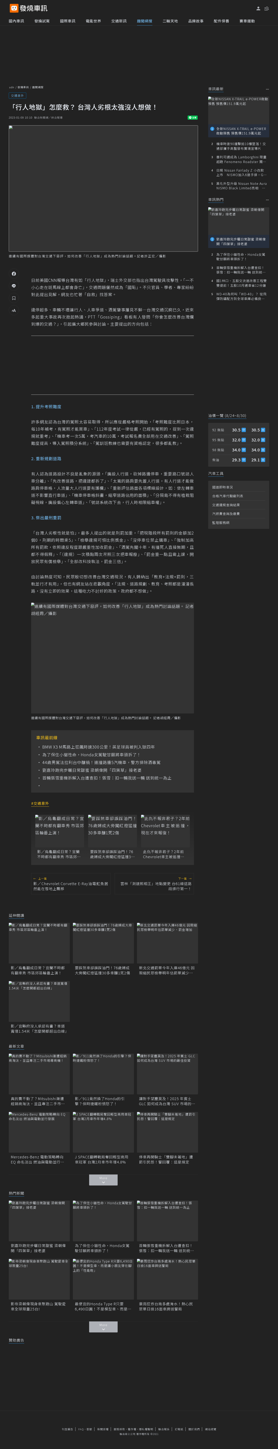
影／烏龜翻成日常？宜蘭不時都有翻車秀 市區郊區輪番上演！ (59, 854)
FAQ (81, 1429)
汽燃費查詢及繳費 (226, 513)
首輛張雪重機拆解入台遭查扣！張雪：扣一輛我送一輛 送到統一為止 (107, 778)
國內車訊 (16, 20)
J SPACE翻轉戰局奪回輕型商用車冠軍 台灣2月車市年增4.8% (101, 1159)
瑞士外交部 (121, 280)
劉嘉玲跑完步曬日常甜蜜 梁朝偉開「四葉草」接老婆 (92, 770)
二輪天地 (170, 20)
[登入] (258, 8)
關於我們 (194, 1429)
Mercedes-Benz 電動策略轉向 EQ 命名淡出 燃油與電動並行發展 (37, 1159)
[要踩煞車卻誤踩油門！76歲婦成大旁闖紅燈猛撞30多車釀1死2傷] (112, 831)
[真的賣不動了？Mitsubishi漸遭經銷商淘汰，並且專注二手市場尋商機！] (39, 1074)
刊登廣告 (67, 1429)
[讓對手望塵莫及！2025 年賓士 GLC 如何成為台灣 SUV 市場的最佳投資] (167, 1074)
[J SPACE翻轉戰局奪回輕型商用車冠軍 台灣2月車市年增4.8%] (103, 1132)
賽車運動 (247, 20)
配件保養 (221, 20)
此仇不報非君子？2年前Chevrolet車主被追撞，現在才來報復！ (163, 854)
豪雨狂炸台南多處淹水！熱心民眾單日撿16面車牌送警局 (166, 1306)
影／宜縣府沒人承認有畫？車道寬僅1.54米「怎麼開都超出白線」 (39, 1028)
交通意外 (17, 95)
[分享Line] (14, 286)
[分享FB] (14, 273)
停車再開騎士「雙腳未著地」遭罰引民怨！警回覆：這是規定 (166, 1159)
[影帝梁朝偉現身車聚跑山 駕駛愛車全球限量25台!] (39, 1279)
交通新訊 (119, 20)
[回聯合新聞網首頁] (14, 8)
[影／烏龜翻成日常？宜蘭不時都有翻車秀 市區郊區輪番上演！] (59, 831)
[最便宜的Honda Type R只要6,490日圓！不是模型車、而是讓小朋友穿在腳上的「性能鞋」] (103, 1279)
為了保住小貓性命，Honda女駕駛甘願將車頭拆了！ (91, 755)
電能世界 (93, 20)
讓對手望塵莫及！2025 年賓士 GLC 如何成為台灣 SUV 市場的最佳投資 (167, 1101)
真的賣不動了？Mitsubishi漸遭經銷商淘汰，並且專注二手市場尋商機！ (38, 1101)
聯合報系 (164, 1429)
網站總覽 (210, 1429)
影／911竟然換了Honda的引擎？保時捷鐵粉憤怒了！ (100, 1101)
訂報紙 (179, 1429)
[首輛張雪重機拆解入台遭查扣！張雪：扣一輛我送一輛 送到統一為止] (167, 1221)
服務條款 (119, 1429)
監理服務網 (221, 522)
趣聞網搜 (144, 20)
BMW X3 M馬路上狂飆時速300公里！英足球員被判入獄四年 (98, 747)
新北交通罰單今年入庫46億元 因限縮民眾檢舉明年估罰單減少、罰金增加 (167, 970)
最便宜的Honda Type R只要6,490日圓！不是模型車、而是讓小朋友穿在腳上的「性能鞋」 (103, 1306)
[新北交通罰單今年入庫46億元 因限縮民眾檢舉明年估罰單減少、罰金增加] (167, 943)
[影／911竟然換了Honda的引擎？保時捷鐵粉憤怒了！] (103, 1074)
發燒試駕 (42, 20)
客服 (89, 1429)
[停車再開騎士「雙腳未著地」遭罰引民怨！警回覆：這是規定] (167, 1132)
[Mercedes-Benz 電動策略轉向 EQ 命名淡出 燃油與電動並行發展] (39, 1132)
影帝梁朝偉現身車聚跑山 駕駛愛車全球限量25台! (38, 1306)
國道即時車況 (222, 487)
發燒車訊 (23, 87)
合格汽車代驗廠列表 (227, 495)
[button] (266, 8)
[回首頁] (34, 8)
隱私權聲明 (146, 1429)
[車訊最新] (267, 89)
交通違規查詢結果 (226, 504)
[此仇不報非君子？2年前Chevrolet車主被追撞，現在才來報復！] (165, 831)
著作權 (132, 1429)
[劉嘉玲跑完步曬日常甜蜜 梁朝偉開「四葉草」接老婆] (39, 1221)
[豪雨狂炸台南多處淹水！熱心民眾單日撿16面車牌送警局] (167, 1279)
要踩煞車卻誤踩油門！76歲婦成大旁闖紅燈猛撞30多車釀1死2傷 (111, 854)
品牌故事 (196, 20)
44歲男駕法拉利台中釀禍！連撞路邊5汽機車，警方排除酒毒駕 (101, 762)
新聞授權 (103, 1429)
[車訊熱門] (267, 199)
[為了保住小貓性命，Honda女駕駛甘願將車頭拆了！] (103, 1221)
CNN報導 (57, 280)
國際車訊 (68, 20)
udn (11, 87)
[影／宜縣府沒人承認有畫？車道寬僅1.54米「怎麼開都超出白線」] (39, 1001)
